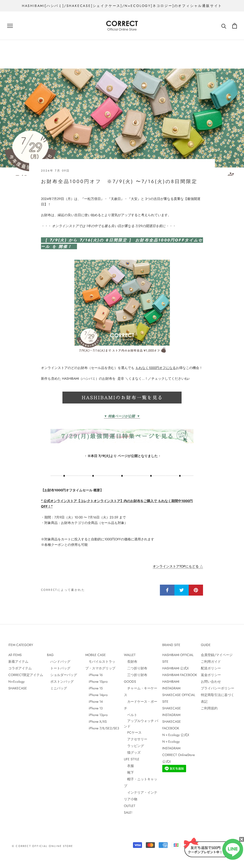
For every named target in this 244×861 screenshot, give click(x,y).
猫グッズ (132, 752)
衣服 (129, 765)
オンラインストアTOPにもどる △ (178, 566)
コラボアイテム (20, 668)
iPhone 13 (94, 708)
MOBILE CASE (95, 654)
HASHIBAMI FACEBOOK (179, 674)
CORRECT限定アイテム (25, 674)
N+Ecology (16, 681)
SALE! (128, 812)
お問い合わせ (211, 681)
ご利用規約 (209, 708)
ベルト (130, 714)
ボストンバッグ (60, 681)
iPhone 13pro (96, 714)
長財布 (130, 661)
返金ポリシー (211, 674)
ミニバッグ (57, 688)
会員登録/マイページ (217, 654)
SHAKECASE (17, 688)
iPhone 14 (94, 701)
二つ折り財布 (135, 668)
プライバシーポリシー (217, 688)
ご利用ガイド (211, 661)
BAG (50, 654)
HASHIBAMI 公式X (175, 668)
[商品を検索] (223, 25)
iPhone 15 (94, 688)
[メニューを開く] (10, 26)
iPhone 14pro (96, 694)
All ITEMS (15, 654)
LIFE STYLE (131, 759)
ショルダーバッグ (62, 674)
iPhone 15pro (96, 681)
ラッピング (134, 745)
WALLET (130, 654)
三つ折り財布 (135, 674)
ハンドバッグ (58, 661)
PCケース (133, 732)
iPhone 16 (94, 674)
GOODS (130, 681)
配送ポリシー (211, 668)
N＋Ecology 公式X (175, 734)
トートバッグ (58, 668)
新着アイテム (18, 661)
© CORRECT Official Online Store (42, 846)
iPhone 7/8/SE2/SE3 (102, 728)
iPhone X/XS (96, 721)
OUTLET (129, 805)
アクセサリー (135, 739)
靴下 (129, 772)
